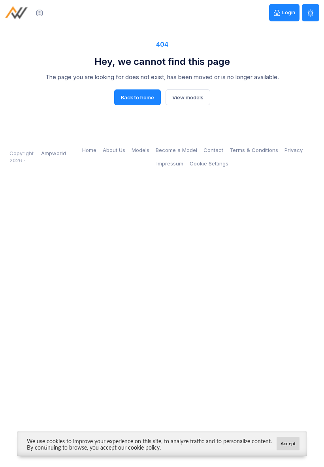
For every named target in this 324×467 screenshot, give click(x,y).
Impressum (169, 163)
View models (187, 97)
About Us (114, 150)
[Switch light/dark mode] (310, 12)
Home (89, 150)
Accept (288, 443)
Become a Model (176, 150)
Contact (213, 150)
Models (140, 150)
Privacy (293, 150)
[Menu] (39, 12)
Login (288, 12)
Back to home (137, 97)
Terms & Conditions (254, 150)
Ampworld (53, 153)
